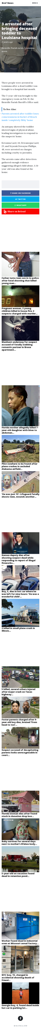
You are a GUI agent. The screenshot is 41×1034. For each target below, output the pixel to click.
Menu (34, 3)
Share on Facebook (21, 193)
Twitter (21, 199)
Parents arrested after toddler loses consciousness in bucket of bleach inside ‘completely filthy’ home (20, 116)
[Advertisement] (20, 235)
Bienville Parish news (12, 48)
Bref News (7, 3)
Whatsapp (21, 205)
